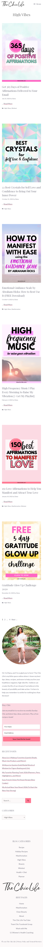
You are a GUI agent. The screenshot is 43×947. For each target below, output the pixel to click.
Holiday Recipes (21, 851)
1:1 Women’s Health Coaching (21, 932)
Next (15, 619)
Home (21, 903)
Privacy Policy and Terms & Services (29, 942)
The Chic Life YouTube (21, 920)
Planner (21, 876)
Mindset (14, 108)
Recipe (21, 847)
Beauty (21, 864)
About (21, 916)
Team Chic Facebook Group (21, 924)
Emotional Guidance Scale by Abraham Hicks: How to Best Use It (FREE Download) (21, 291)
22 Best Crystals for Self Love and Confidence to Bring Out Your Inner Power (21, 191)
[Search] (28, 800)
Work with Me (21, 928)
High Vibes (7, 108)
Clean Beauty (21, 912)
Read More (8, 104)
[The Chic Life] (13, 4)
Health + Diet (21, 872)
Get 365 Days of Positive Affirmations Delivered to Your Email (19, 90)
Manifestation (16, 309)
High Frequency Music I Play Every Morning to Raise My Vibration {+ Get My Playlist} (18, 392)
